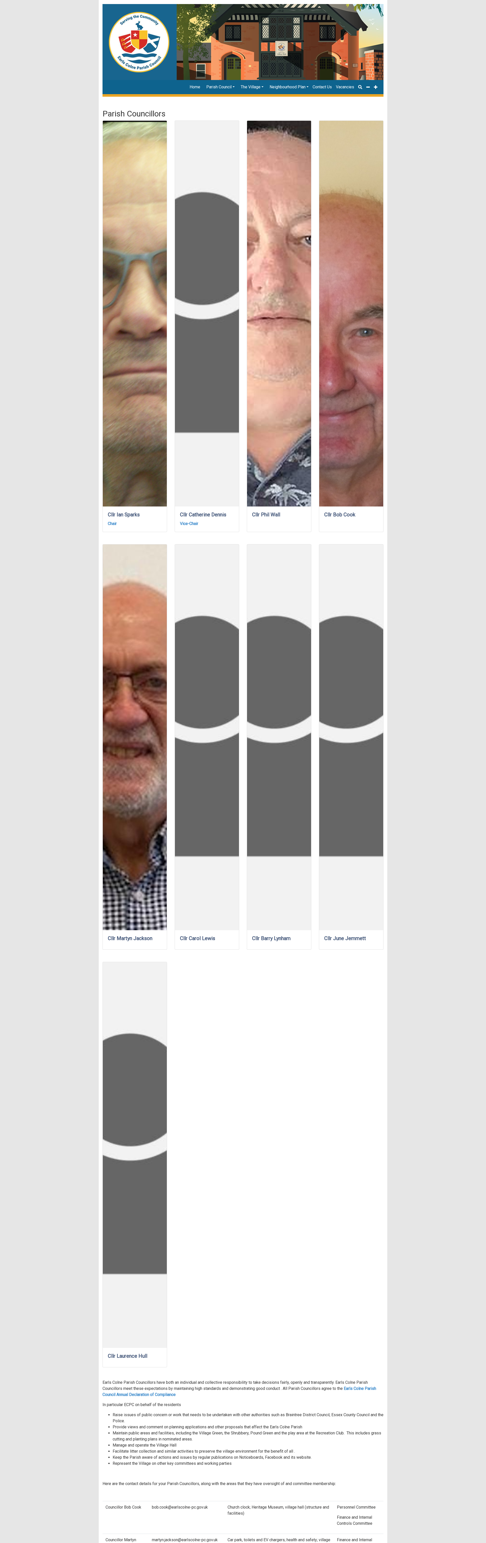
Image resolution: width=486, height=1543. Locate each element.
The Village (250, 87)
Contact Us (322, 87)
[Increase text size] (375, 87)
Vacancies (345, 87)
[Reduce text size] (368, 87)
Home (195, 87)
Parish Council (219, 87)
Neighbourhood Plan (288, 87)
